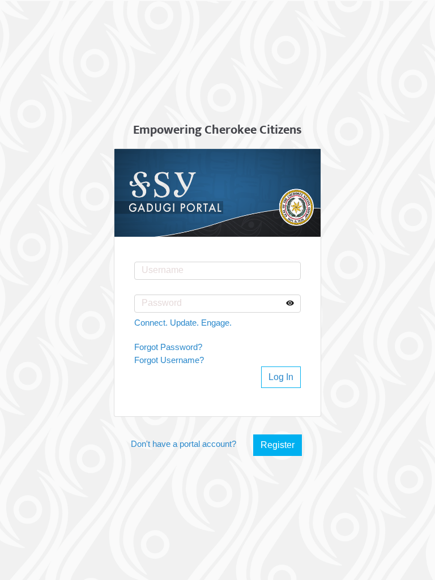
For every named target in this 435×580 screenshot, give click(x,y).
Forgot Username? (169, 360)
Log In (280, 377)
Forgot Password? (168, 347)
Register (278, 445)
